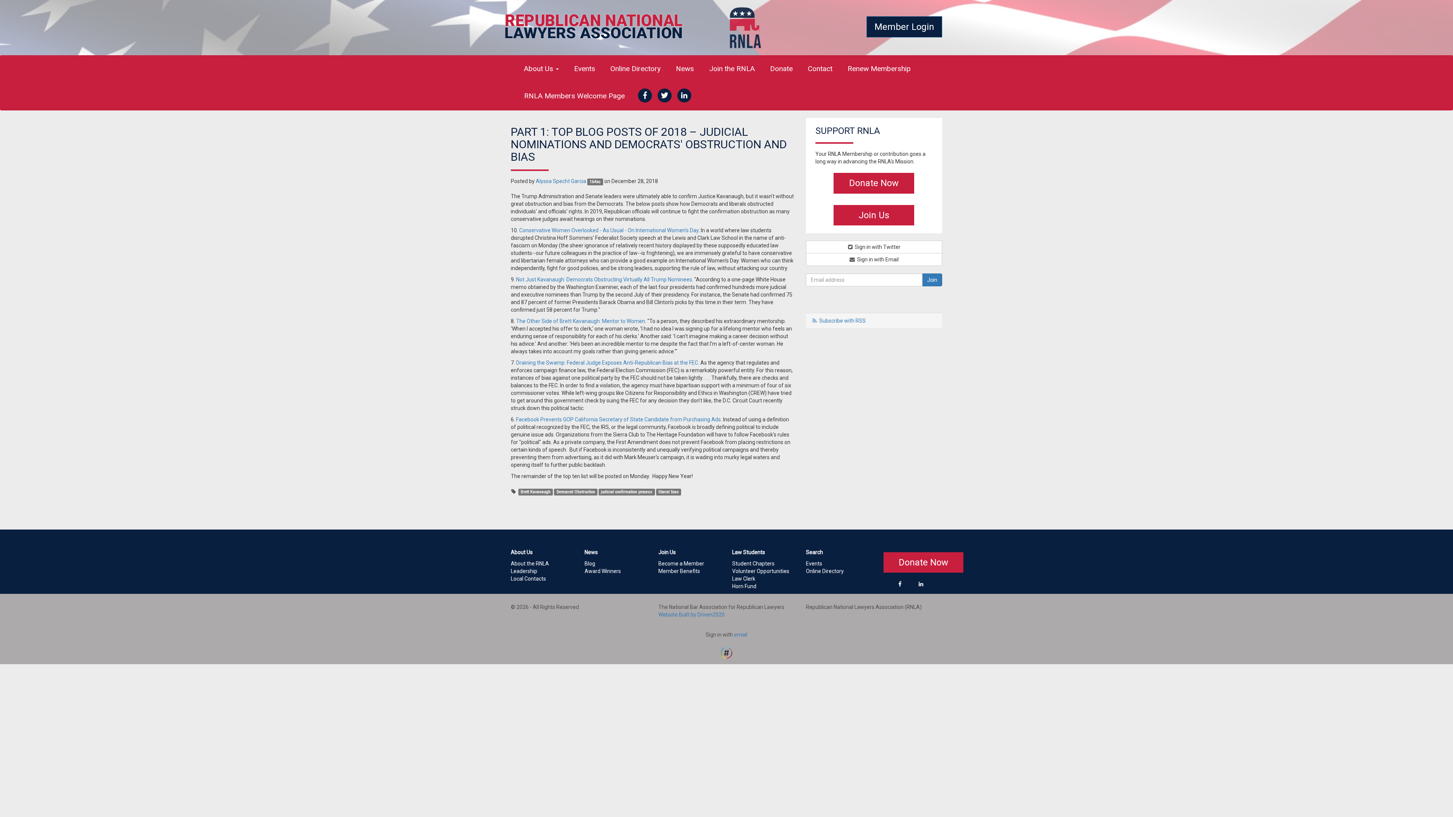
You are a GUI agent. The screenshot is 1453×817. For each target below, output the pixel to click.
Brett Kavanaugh (536, 491)
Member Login (904, 27)
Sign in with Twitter (877, 247)
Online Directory (635, 68)
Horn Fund (744, 586)
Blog (590, 564)
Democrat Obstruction (576, 491)
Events (584, 68)
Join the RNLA (732, 68)
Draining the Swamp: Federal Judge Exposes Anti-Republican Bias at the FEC (607, 363)
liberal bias (668, 491)
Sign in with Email (877, 259)
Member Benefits (679, 571)
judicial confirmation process (626, 491)
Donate (781, 68)
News (685, 68)
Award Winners (603, 571)
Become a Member (681, 564)
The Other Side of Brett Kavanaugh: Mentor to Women (580, 321)
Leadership (524, 571)
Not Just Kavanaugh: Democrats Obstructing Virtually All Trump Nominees (604, 279)
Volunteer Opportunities (760, 571)
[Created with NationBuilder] (726, 652)
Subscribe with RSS (842, 321)
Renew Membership (879, 68)
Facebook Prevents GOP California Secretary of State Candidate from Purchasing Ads (618, 419)
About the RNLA (530, 564)
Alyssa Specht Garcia (561, 181)
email (740, 635)
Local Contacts (528, 579)
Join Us (874, 215)
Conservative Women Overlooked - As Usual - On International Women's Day (608, 230)
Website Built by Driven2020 (691, 615)
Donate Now (874, 183)
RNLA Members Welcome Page (574, 96)
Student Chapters (753, 564)
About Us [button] (539, 68)
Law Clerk (743, 579)
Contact (820, 68)
